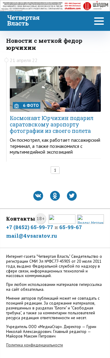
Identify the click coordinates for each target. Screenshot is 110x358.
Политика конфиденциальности (34, 345)
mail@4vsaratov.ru (31, 235)
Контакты (20, 218)
